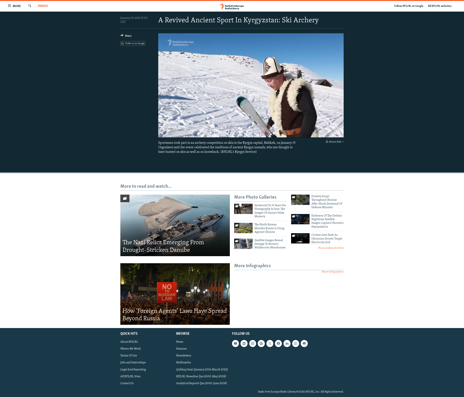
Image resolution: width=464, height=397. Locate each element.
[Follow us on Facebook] (278, 343)
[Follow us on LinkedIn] (286, 343)
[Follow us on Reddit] (244, 343)
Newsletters (183, 355)
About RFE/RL (129, 342)
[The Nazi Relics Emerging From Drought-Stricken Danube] (175, 225)
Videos (43, 6)
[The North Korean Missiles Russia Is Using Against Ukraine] (243, 228)
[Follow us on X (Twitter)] (269, 343)
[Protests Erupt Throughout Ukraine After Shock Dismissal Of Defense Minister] (300, 200)
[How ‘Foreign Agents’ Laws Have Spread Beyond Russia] (175, 294)
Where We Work (130, 348)
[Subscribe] (304, 343)
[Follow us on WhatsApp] (295, 343)
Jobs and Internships (133, 362)
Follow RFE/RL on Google (408, 6)
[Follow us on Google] (261, 343)
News (179, 342)
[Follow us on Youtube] (235, 343)
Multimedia (183, 362)
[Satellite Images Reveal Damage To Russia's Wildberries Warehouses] (243, 244)
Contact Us (127, 383)
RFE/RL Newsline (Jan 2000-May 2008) (201, 376)
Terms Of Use (128, 355)
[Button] (126, 36)
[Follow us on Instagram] (252, 343)
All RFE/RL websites (440, 6)
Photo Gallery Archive (331, 248)
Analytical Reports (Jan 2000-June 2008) (201, 383)
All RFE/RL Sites (130, 376)
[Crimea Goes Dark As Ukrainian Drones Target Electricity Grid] (300, 238)
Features (181, 348)
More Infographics (333, 271)
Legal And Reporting (133, 369)
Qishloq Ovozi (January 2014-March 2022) (202, 369)
